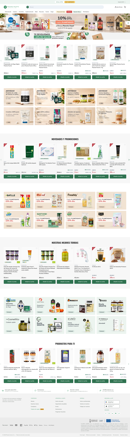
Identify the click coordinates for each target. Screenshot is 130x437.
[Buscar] (27, 7)
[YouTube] (116, 413)
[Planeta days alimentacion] (49, 220)
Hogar (52, 11)
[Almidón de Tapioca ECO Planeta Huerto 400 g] (80, 116)
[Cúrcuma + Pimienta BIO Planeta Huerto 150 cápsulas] (111, 116)
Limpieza (15, 11)
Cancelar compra (124, 435)
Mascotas (41, 11)
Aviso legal (82, 435)
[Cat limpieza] (18, 220)
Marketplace (86, 11)
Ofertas (69, 12)
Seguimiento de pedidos (61, 404)
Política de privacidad (91, 435)
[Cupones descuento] (65, 36)
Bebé (36, 11)
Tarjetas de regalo (37, 409)
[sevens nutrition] (111, 306)
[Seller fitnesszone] (80, 306)
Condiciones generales (107, 435)
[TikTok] (119, 413)
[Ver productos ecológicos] (89, 159)
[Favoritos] (19, 45)
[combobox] (65, 7)
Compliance (33, 406)
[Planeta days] (49, 201)
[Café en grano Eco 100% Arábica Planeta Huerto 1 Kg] (49, 116)
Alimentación (8, 11)
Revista (32, 401)
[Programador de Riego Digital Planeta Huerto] (49, 97)
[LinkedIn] (112, 413)
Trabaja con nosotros (85, 406)
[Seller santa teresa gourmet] (49, 306)
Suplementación (29, 11)
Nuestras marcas (35, 404)
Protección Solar (61, 12)
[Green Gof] (49, 325)
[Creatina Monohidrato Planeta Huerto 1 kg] (18, 116)
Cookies (98, 435)
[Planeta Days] (65, 23)
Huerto (47, 11)
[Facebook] (106, 413)
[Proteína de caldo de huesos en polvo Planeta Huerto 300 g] (18, 97)
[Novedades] (80, 97)
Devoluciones (58, 409)
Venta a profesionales (85, 401)
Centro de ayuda (73, 391)
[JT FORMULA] (111, 325)
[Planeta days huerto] (18, 201)
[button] (125, 7)
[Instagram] (109, 413)
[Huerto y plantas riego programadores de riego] (18, 306)
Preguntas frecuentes (60, 412)
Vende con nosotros (84, 404)
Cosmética (21, 11)
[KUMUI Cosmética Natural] (80, 325)
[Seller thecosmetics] (18, 325)
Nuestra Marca (77, 12)
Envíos (57, 406)
